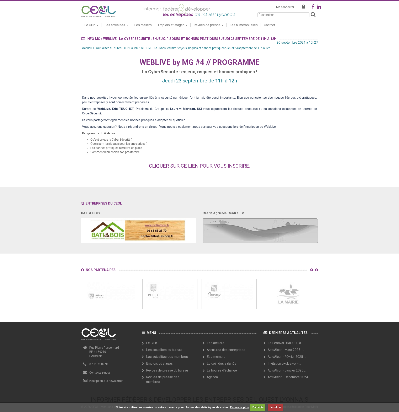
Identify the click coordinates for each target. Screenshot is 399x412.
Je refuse (275, 407)
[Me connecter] (304, 7)
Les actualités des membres (167, 357)
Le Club (151, 343)
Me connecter (285, 7)
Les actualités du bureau (164, 350)
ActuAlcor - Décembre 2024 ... (289, 377)
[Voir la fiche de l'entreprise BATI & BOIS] (138, 229)
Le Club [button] (90, 25)
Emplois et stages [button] (171, 25)
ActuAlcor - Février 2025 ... (287, 357)
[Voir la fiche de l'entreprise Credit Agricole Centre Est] (260, 229)
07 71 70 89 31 (98, 364)
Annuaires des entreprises (226, 350)
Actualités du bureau (109, 48)
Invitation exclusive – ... (284, 363)
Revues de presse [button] (207, 25)
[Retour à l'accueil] (98, 10)
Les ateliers (143, 25)
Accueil (87, 48)
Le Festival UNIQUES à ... (286, 343)
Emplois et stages (159, 363)
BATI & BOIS (90, 213)
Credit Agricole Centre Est (223, 213)
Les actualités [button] (115, 25)
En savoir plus (239, 407)
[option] (110, 294)
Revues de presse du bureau (167, 370)
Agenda (212, 377)
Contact (269, 25)
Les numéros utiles (244, 25)
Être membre (216, 357)
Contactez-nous (100, 372)
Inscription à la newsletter (106, 381)
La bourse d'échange (222, 370)
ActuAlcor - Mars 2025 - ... (286, 350)
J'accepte (258, 407)
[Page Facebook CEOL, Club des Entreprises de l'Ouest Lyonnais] (313, 7)
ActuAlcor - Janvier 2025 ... (287, 370)
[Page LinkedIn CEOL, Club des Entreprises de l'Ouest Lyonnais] (319, 7)
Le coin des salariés (221, 363)
